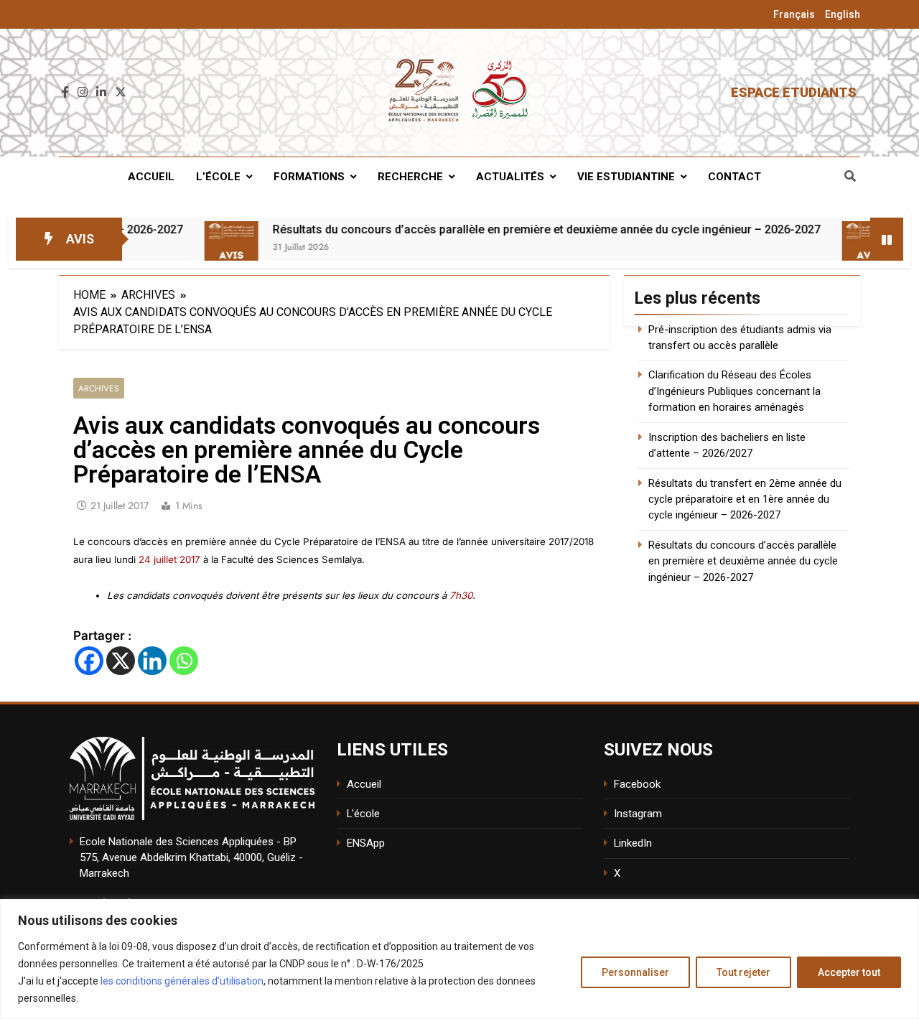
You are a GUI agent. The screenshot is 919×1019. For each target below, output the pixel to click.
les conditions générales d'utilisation (182, 981)
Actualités (510, 176)
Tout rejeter (743, 972)
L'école (363, 813)
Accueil (151, 176)
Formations (309, 176)
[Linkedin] (152, 660)
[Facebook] (89, 660)
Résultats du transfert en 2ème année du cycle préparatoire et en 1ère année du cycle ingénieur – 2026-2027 (744, 499)
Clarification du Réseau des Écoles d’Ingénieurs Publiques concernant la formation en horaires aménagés (734, 391)
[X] (120, 660)
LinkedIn (633, 843)
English (842, 14)
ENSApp (366, 843)
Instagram (638, 813)
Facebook (637, 784)
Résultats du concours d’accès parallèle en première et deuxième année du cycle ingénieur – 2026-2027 (498, 229)
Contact (734, 176)
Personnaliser (635, 972)
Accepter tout (849, 972)
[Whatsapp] (183, 660)
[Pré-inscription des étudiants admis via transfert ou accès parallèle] (820, 248)
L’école (218, 176)
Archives (98, 388)
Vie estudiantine (626, 176)
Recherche (410, 176)
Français (794, 14)
